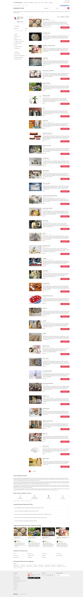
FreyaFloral (45, 308)
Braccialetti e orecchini (18, 39)
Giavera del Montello (59, 555)
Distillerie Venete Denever (48, 421)
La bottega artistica (46, 33)
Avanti (34, 471)
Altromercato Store (46, 245)
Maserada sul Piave (16, 557)
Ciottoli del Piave (46, 283)
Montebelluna (30, 557)
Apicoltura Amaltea (46, 83)
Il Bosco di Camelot (46, 183)
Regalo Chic (45, 433)
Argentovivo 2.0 (46, 396)
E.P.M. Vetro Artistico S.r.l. (47, 133)
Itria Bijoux (45, 258)
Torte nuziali (64, 566)
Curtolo (44, 233)
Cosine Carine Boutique (47, 371)
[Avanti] (69, 538)
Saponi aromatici (17, 36)
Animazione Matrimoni (16, 566)
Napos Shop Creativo (47, 145)
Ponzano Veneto (44, 553)
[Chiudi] (26, 17)
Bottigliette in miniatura (18, 43)
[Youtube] (50, 575)
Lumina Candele (46, 19)
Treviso (14, 553)
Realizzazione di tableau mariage (19, 55)
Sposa (39, 2)
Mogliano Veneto (30, 553)
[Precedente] (14, 538)
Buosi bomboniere (46, 408)
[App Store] (31, 578)
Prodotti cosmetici (17, 48)
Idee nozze (46, 2)
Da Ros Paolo (45, 120)
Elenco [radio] (59, 16)
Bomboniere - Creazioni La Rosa (49, 45)
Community (50, 2)
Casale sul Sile (15, 555)
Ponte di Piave (44, 557)
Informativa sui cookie (16, 579)
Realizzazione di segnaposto (19, 57)
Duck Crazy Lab (46, 446)
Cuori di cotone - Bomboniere (48, 70)
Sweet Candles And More (47, 208)
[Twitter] (45, 575)
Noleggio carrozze (47, 566)
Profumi (16, 44)
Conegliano (43, 555)
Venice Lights (45, 270)
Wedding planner (41, 566)
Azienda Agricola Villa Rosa (48, 383)
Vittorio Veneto (58, 553)
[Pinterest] (46, 575)
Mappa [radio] (68, 16)
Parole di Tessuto (46, 345)
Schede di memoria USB (18, 46)
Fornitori (35, 2)
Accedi (65, 2)
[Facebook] (43, 575)
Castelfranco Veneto (31, 555)
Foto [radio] (63, 16)
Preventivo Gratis (65, 27)
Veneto (23, 5)
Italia (59, 575)
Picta (44, 108)
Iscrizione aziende (16, 584)
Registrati (68, 2)
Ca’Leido (44, 320)
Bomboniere (19, 5)
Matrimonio (15, 5)
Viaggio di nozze (53, 566)
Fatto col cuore (46, 358)
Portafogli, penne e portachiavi (19, 41)
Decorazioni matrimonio (29, 566)
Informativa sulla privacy (16, 578)
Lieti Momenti (45, 58)
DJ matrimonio (20, 567)
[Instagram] (48, 575)
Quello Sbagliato (46, 170)
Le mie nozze (26, 2)
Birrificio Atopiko (46, 458)
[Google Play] (37, 578)
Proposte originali (59, 566)
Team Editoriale (15, 587)
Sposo (42, 2)
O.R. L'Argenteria (46, 158)
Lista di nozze (36, 566)
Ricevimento (31, 2)
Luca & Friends (45, 220)
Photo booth (15, 567)
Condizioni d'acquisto (16, 577)
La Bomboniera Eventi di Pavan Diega (50, 195)
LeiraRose (44, 333)
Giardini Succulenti (46, 95)
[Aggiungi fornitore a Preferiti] (40, 20)
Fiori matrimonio (23, 566)
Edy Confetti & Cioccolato (48, 295)
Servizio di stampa (17, 53)
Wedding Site (15, 589)
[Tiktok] (52, 575)
